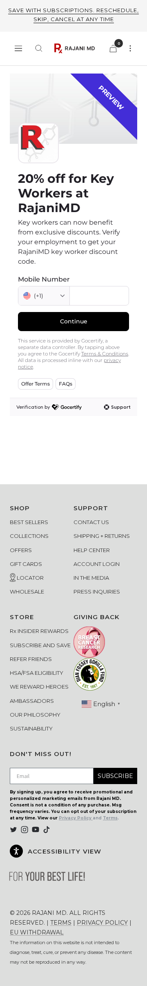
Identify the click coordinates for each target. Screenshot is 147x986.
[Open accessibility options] (16, 851)
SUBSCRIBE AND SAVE (40, 645)
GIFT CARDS (26, 564)
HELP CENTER (92, 550)
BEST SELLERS (29, 522)
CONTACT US (91, 522)
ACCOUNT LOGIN (97, 564)
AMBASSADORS (32, 701)
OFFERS (21, 550)
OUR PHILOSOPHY (35, 714)
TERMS (60, 922)
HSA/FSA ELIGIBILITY (36, 673)
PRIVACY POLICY (102, 922)
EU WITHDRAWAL (37, 932)
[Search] (38, 48)
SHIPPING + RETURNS (102, 536)
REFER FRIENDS (31, 659)
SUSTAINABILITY (31, 728)
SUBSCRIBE (115, 776)
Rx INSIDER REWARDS (39, 631)
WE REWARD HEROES (39, 686)
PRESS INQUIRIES (97, 591)
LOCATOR (30, 577)
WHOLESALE (27, 591)
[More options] (130, 48)
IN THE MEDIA (91, 577)
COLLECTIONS (29, 536)
